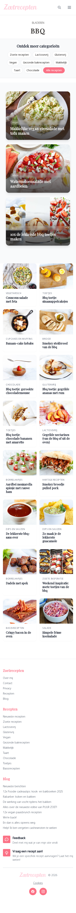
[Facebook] (33, 891)
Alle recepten (54, 70)
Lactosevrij (41, 54)
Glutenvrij (60, 54)
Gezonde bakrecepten (36, 62)
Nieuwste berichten (14, 786)
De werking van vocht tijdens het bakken (27, 802)
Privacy (7, 688)
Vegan (13, 62)
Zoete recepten (19, 54)
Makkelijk (61, 62)
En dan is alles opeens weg (19, 822)
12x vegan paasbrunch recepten (22, 812)
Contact (7, 683)
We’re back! (10, 817)
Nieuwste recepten (14, 716)
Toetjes (7, 763)
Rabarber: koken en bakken (19, 796)
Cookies (38, 883)
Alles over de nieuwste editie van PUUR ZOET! (30, 807)
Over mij (8, 678)
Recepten (8, 693)
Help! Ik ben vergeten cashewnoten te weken (30, 828)
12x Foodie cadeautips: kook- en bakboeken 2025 (33, 791)
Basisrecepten (11, 768)
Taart (17, 70)
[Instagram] (43, 891)
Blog (5, 698)
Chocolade (33, 70)
